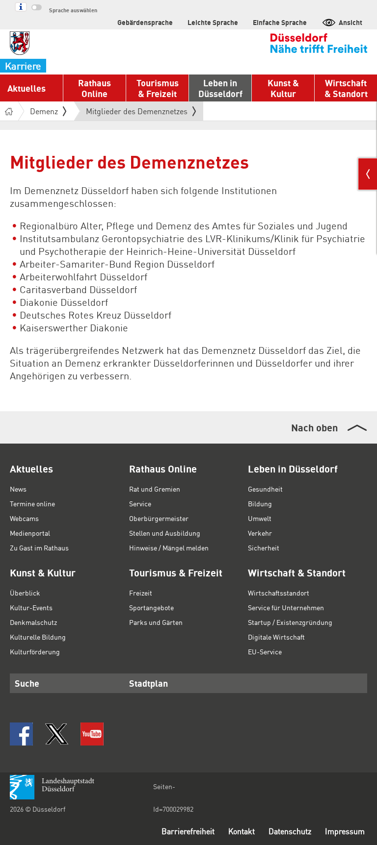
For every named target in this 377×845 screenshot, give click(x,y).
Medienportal (30, 532)
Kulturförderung (35, 651)
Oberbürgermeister (158, 518)
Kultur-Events (31, 607)
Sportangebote (151, 607)
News (18, 488)
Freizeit (140, 592)
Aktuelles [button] (26, 88)
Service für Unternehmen (286, 607)
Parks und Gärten (156, 622)
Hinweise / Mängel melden (169, 547)
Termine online (32, 503)
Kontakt (241, 831)
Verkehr (260, 532)
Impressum (345, 831)
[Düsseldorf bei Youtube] (92, 734)
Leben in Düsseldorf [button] (220, 88)
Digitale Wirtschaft (276, 636)
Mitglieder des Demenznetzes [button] (137, 113)
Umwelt (259, 518)
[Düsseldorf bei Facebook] (21, 734)
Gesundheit (265, 488)
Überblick (25, 592)
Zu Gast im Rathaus (39, 547)
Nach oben (314, 427)
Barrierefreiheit (188, 831)
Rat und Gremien (154, 488)
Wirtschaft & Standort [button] (346, 88)
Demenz (44, 111)
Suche (27, 683)
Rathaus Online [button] (94, 88)
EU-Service (265, 651)
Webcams (24, 518)
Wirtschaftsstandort (278, 592)
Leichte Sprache (213, 22)
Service (140, 503)
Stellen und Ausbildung (164, 532)
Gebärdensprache (145, 22)
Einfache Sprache (280, 22)
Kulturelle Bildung (38, 636)
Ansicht (350, 22)
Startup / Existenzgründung (290, 622)
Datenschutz (290, 831)
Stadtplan (148, 683)
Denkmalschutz (33, 622)
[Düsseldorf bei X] (56, 734)
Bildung (260, 503)
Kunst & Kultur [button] (283, 88)
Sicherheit (263, 547)
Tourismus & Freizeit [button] (157, 88)
